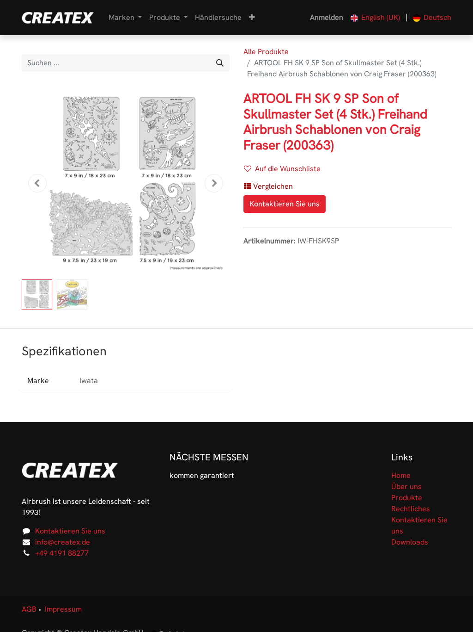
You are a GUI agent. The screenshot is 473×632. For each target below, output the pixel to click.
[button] (252, 17)
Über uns (406, 486)
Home (401, 475)
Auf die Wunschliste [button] (288, 168)
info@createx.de (62, 542)
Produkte (406, 497)
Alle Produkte (266, 51)
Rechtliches (410, 509)
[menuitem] (218, 17)
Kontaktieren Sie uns (284, 204)
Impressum (63, 609)
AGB (29, 609)
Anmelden (326, 17)
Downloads (409, 542)
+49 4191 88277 (62, 553)
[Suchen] (220, 63)
